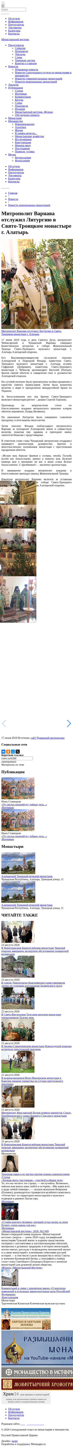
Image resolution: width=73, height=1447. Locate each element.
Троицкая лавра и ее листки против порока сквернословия (35, 1174)
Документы (15, 27)
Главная (12, 193)
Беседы (19, 99)
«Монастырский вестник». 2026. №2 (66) (25, 1231)
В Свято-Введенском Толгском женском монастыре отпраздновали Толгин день (31, 1016)
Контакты (14, 33)
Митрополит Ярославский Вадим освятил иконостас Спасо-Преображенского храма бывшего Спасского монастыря (36, 1114)
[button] (69, 723)
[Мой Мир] (13, 752)
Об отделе (14, 18)
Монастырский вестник (15, 39)
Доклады (20, 54)
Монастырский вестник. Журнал (34, 112)
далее (14, 1441)
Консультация (23, 142)
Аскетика (20, 127)
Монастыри (15, 118)
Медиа (12, 154)
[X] (18, 752)
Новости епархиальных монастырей (36, 81)
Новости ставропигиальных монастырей (38, 78)
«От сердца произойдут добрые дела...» (24, 804)
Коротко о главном (26, 63)
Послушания (22, 148)
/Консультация (9, 1297)
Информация (15, 21)
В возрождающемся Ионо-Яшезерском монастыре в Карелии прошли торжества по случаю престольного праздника (32, 1081)
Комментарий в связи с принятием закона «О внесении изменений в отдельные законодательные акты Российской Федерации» (35, 1291)
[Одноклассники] (8, 752)
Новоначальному (25, 124)
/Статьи (5, 1177)
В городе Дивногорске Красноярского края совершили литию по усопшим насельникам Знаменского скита (33, 984)
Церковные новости (26, 69)
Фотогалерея (22, 160)
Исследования (23, 139)
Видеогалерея (23, 157)
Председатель (16, 24)
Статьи (19, 90)
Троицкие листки (25, 60)
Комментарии (23, 96)
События (20, 48)
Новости (13, 66)
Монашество (15, 121)
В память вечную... (26, 133)
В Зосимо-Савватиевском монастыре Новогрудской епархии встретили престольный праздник (36, 1048)
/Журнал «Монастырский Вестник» (22, 1267)
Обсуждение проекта (27, 115)
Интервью (21, 93)
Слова (18, 57)
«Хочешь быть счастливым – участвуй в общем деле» (32, 1180)
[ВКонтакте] (3, 752)
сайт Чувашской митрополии (48, 737)
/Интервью (7, 807)
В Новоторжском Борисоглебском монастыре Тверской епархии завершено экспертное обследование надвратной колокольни (35, 951)
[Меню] (2, 6)
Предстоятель (16, 45)
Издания (20, 109)
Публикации (15, 87)
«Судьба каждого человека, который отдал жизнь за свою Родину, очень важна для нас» (34, 1224)
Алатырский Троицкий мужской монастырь (26, 876)
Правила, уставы (24, 151)
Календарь (14, 30)
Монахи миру (23, 145)
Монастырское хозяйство (29, 136)
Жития (19, 130)
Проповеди (21, 51)
